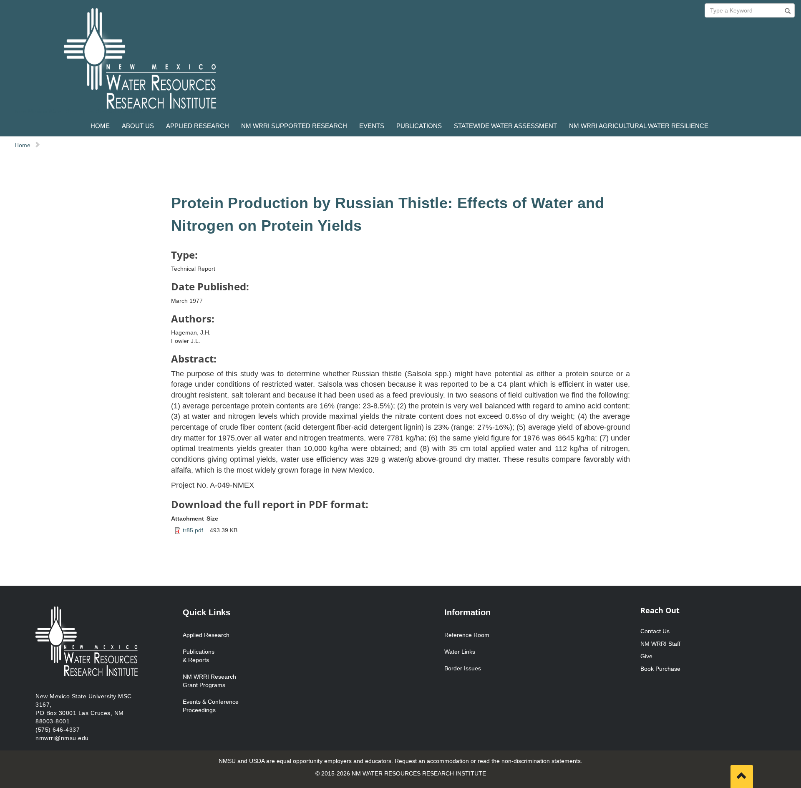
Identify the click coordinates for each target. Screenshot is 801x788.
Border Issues (462, 668)
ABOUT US (138, 125)
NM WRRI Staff (660, 643)
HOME (100, 125)
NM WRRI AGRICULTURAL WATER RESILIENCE (638, 125)
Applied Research (206, 635)
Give (646, 656)
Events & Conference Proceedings (211, 705)
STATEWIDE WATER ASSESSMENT (505, 125)
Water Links (459, 651)
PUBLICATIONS (419, 125)
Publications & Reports (198, 655)
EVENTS (371, 125)
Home (22, 145)
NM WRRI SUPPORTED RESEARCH (294, 125)
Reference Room (466, 635)
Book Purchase (660, 668)
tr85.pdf (193, 530)
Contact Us (655, 631)
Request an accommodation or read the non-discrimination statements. (488, 761)
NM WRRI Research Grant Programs (209, 680)
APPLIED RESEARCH (197, 125)
